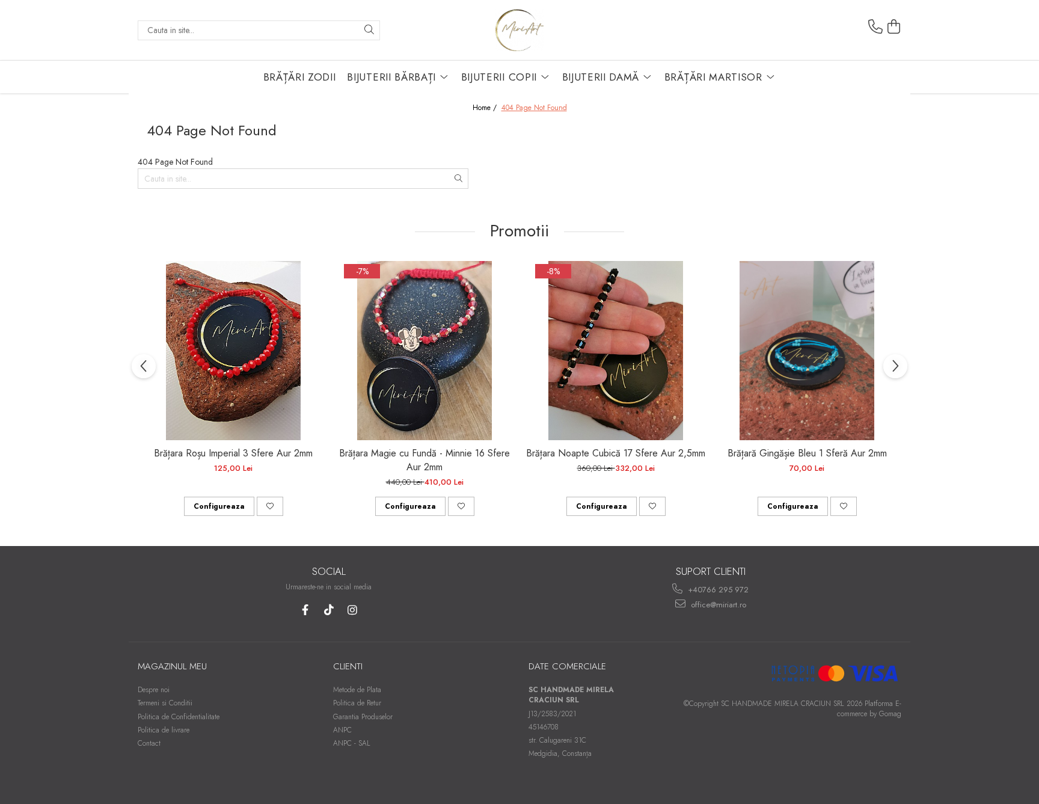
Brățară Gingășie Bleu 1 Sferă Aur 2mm (807, 453)
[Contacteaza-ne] (875, 27)
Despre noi (154, 689)
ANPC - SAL (351, 743)
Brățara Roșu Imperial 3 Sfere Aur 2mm (233, 453)
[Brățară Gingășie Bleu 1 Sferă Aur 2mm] (806, 350)
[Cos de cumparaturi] (894, 27)
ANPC (342, 730)
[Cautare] (369, 30)
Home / (486, 108)
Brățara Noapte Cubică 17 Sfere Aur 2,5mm (615, 453)
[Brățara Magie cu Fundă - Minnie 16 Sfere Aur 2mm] (424, 350)
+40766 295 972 (717, 589)
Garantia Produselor (363, 716)
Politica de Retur (357, 703)
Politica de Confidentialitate (178, 716)
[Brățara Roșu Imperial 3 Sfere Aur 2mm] (233, 350)
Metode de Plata (357, 689)
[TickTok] (328, 610)
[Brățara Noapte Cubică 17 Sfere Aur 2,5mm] (615, 350)
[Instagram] (352, 610)
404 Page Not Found (534, 108)
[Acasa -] (519, 30)
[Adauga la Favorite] (270, 506)
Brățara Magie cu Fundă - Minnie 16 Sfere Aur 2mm (424, 460)
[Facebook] (305, 610)
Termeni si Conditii (165, 703)
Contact (149, 743)
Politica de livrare (163, 730)
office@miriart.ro (717, 604)
